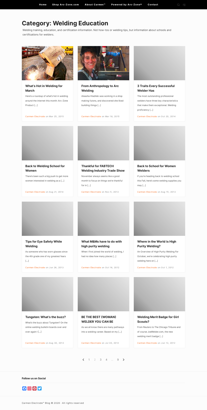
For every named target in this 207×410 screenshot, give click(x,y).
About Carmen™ (95, 4)
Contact (153, 4)
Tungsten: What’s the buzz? (45, 317)
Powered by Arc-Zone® (126, 4)
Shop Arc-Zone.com (65, 4)
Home (43, 4)
